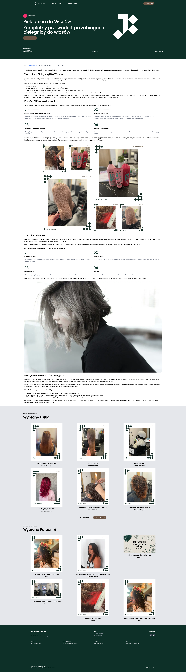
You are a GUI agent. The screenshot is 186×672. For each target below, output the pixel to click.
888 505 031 (40, 635)
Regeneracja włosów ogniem (133, 643)
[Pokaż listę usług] (63, 3)
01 (26, 109)
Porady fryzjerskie (67, 641)
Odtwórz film (32, 16)
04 (96, 125)
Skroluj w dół (95, 51)
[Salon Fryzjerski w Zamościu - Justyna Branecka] (40, 4)
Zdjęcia (127, 641)
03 (26, 125)
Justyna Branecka (32, 65)
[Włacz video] (25, 16)
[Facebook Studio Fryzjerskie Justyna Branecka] (150, 635)
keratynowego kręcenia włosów (48, 140)
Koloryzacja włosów (99, 643)
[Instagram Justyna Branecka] (154, 635)
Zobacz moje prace (30, 38)
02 (96, 109)
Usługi (60, 3)
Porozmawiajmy (149, 3)
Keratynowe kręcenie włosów (70, 643)
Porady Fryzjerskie (72, 3)
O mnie (54, 3)
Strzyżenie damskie (36, 643)
